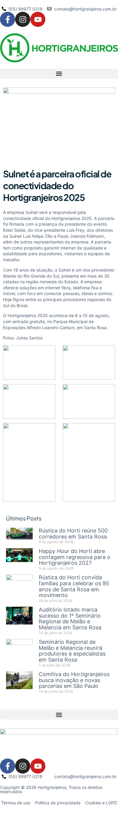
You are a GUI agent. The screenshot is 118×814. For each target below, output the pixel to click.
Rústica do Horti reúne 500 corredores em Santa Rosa (73, 533)
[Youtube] (37, 19)
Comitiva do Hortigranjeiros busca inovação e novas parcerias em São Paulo (74, 680)
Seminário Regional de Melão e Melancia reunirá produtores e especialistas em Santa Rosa (72, 651)
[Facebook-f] (7, 19)
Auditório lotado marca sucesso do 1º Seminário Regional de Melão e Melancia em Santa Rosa (70, 618)
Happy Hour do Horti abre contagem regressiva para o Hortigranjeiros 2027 (74, 557)
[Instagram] (22, 19)
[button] (59, 74)
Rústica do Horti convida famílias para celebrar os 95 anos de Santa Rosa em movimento (74, 586)
